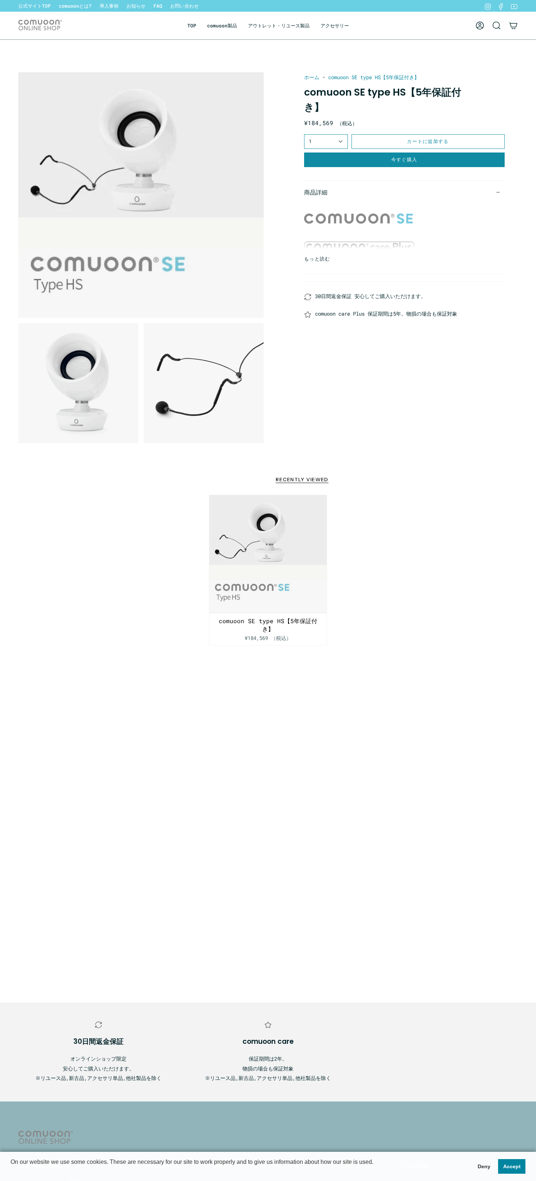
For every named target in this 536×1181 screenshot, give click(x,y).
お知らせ (136, 6)
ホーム (311, 77)
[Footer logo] (45, 1138)
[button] (222, 25)
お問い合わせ (184, 6)
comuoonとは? (75, 6)
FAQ (158, 6)
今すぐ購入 (404, 159)
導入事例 (109, 6)
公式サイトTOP (34, 6)
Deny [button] (484, 1166)
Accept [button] (512, 1166)
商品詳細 (315, 192)
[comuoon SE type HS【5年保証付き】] (268, 554)
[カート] (513, 25)
